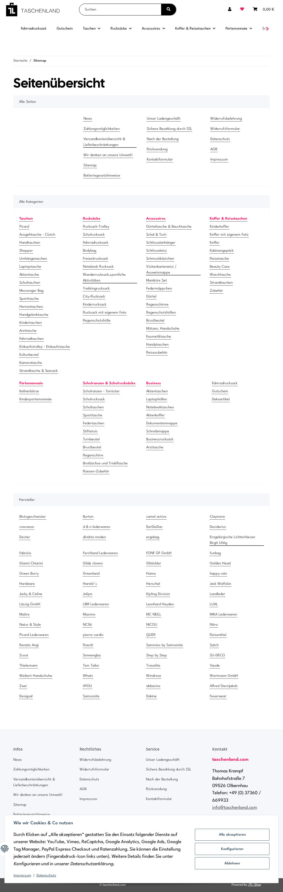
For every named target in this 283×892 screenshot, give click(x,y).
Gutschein (220, 391)
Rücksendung (157, 149)
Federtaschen (93, 423)
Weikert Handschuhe (35, 676)
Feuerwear (218, 696)
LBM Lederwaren (96, 604)
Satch (214, 645)
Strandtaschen (221, 283)
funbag (215, 553)
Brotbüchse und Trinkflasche (105, 463)
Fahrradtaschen (31, 339)
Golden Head (220, 563)
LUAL (214, 604)
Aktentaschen (157, 391)
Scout (23, 655)
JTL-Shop (254, 884)
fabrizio (25, 553)
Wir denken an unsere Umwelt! (108, 155)
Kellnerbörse (29, 391)
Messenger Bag (31, 291)
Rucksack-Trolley (96, 226)
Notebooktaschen (160, 407)
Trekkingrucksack (96, 288)
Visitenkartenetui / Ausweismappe (161, 269)
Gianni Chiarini (31, 563)
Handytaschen (157, 344)
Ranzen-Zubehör (96, 471)
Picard (24, 226)
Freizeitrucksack (95, 259)
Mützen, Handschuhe (162, 328)
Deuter (24, 537)
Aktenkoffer (155, 415)
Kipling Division (158, 594)
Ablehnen (232, 863)
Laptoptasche (30, 267)
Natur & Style (30, 625)
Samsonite (91, 696)
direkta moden (94, 537)
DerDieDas (154, 527)
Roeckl (88, 645)
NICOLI (151, 625)
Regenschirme (157, 304)
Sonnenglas (92, 655)
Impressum (22, 875)
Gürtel (151, 296)
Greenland (91, 573)
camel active (156, 517)
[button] (230, 9)
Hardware (27, 584)
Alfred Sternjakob (223, 686)
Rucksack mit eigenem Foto (104, 312)
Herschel (153, 584)
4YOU (87, 686)
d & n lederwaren (96, 527)
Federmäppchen (159, 288)
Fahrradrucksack (95, 242)
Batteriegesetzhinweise (101, 175)
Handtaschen (29, 242)
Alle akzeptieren (232, 834)
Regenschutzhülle (97, 320)
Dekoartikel (221, 399)
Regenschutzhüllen (161, 312)
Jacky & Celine (30, 594)
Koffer (214, 242)
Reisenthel (218, 635)
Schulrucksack (94, 234)
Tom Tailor (91, 665)
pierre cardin (93, 635)
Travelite (153, 665)
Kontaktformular (160, 159)
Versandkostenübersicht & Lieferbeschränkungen (104, 142)
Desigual (26, 696)
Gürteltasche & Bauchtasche (169, 226)
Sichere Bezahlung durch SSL (169, 129)
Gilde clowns (93, 563)
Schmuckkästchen (160, 259)
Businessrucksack (159, 439)
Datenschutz (46, 875)
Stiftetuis (90, 431)
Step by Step (156, 655)
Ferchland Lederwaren (100, 553)
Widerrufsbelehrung (226, 118)
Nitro (214, 625)
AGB (213, 149)
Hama (151, 573)
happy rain (218, 573)
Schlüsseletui (156, 250)
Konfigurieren (232, 849)
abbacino (153, 686)
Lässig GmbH (29, 604)
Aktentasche (29, 275)
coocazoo (26, 527)
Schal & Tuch (156, 234)
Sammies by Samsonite (164, 645)
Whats (88, 676)
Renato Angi (29, 645)
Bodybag (89, 250)
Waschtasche (220, 275)
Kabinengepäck (222, 250)
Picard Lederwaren (34, 635)
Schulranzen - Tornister (101, 391)
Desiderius (218, 527)
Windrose (153, 676)
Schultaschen (29, 283)
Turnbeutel (91, 439)
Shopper (26, 250)
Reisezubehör (156, 352)
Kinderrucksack (94, 304)
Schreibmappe (157, 431)
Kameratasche (30, 363)
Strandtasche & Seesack (38, 371)
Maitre (24, 614)
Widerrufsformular (225, 129)
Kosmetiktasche (158, 336)
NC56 (87, 625)
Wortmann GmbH (224, 676)
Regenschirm (93, 455)
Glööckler (153, 563)
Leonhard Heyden (160, 604)
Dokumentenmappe (161, 423)
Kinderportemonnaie (35, 399)
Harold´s (90, 584)
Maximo (89, 614)
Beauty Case (220, 267)
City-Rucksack (94, 296)
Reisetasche (219, 259)
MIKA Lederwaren (223, 614)
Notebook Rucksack (98, 267)
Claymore (217, 517)
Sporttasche (29, 299)
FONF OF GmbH (159, 553)
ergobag (152, 537)
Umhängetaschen (33, 259)
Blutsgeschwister (32, 517)
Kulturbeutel (29, 355)
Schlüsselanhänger (160, 242)
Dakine (151, 696)
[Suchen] (168, 9)
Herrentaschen (31, 307)
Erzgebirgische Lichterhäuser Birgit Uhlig (232, 540)
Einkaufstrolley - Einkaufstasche (44, 347)
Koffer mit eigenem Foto (229, 234)
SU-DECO (217, 655)
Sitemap (90, 165)
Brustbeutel (155, 320)
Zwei (23, 686)
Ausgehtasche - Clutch (37, 234)
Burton (88, 517)
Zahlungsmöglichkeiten (101, 129)
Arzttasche (27, 331)
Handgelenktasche (33, 315)
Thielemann (28, 665)
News (87, 118)
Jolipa (87, 594)
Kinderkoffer (219, 226)
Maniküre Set (156, 280)
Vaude (215, 665)
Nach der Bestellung (163, 139)
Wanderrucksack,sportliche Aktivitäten (104, 277)
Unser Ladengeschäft (163, 118)
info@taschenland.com (234, 808)
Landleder (217, 594)
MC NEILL (153, 614)
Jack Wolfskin (220, 584)
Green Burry (29, 573)
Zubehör (216, 291)
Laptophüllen (156, 399)
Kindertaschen (30, 323)
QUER (151, 635)
